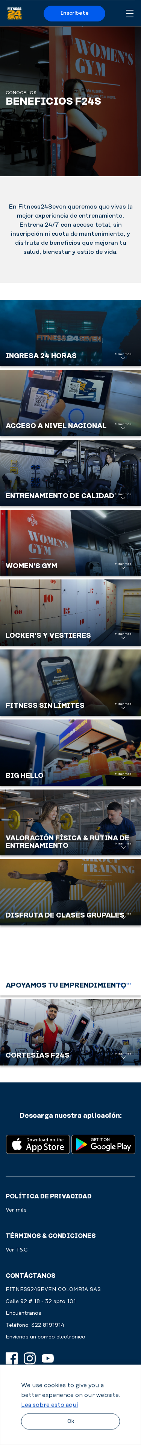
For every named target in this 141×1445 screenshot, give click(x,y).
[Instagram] (30, 1358)
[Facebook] (12, 1358)
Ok (70, 1421)
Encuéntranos (23, 1313)
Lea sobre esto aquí (49, 1404)
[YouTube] (48, 1358)
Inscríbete (75, 13)
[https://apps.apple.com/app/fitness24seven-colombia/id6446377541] (38, 1144)
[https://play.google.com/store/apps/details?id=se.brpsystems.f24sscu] (103, 1144)
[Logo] (14, 13)
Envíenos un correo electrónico (45, 1337)
